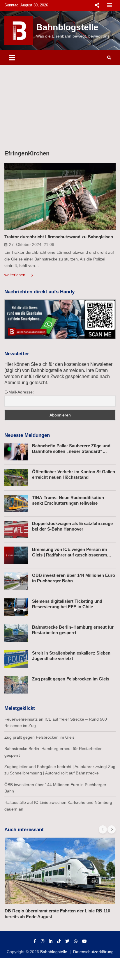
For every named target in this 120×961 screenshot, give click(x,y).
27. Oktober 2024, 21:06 (31, 244)
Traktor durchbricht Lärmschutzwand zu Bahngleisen (58, 236)
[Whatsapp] (76, 941)
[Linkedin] (51, 941)
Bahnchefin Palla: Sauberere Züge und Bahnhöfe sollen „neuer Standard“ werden (71, 451)
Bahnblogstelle (67, 27)
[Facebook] (34, 941)
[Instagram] (42, 941)
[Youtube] (84, 941)
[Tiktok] (59, 941)
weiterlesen (15, 274)
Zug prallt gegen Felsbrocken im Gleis (70, 678)
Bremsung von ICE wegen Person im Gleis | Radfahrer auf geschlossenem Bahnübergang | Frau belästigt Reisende (73, 555)
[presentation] (103, 829)
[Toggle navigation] (11, 57)
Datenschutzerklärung (93, 951)
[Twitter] (67, 941)
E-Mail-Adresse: (19, 392)
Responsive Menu (97, 5)
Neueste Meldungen (27, 435)
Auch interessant (24, 829)
